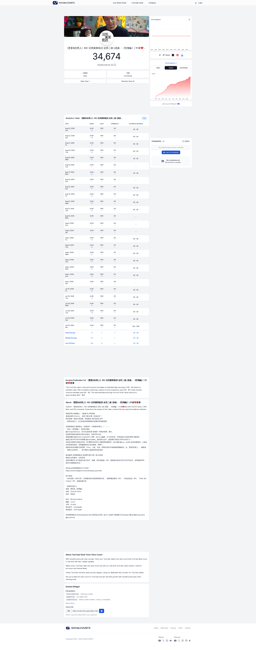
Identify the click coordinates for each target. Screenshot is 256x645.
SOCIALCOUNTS (87, 639)
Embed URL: (70, 607)
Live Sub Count (137, 3)
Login (200, 3)
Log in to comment (172, 152)
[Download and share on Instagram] (177, 55)
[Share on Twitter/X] (173, 55)
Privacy (173, 628)
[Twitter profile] (163, 641)
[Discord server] (171, 641)
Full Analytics (170, 63)
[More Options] (196, 3)
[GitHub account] (186, 641)
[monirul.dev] (189, 640)
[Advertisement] (106, 99)
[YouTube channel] (159, 640)
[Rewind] (160, 55)
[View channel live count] (106, 37)
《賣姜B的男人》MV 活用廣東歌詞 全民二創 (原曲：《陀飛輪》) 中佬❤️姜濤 (107, 48)
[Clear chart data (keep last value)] (189, 19)
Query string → (71, 603)
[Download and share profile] (182, 55)
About (156, 628)
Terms (180, 628)
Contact (187, 628)
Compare (152, 3)
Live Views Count (119, 3)
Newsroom (164, 628)
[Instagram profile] (167, 641)
